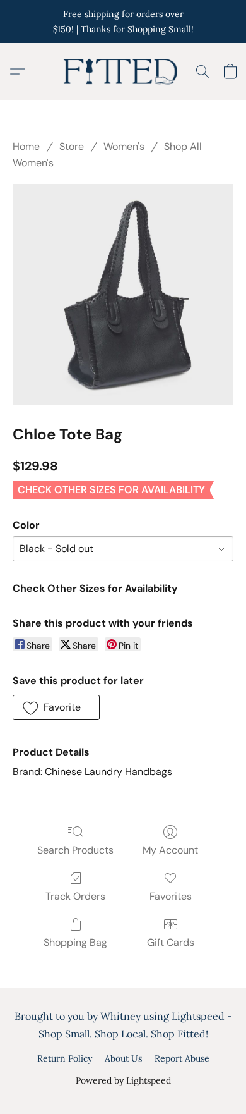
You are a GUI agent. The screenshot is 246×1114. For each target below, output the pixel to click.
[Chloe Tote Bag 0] (123, 294)
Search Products (75, 850)
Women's (123, 146)
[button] (122, 71)
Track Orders (75, 896)
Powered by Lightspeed (123, 1080)
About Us (123, 1058)
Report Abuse (182, 1058)
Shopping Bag (75, 942)
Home (26, 146)
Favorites (170, 896)
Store (71, 146)
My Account (170, 850)
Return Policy (64, 1058)
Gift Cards (170, 942)
